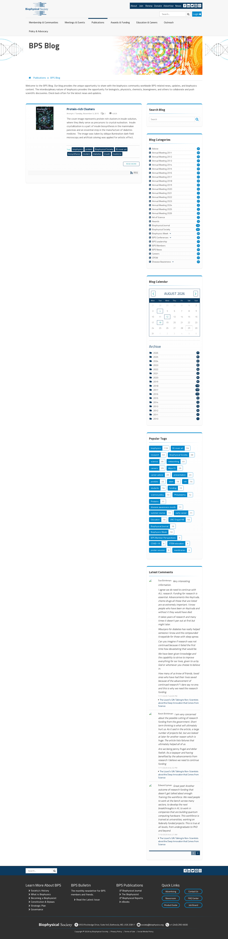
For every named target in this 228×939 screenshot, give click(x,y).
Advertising (170, 891)
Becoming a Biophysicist (43, 898)
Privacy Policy (116, 931)
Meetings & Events (75, 22)
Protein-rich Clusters (45, 118)
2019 (155, 381)
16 (198, 221)
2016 (155, 394)
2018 (155, 385)
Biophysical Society (104, 149)
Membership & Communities (43, 22)
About (134, 6)
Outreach (169, 22)
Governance (37, 909)
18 (160, 322)
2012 (155, 410)
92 (198, 253)
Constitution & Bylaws (43, 902)
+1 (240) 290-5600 (179, 924)
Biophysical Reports (132, 898)
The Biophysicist (130, 894)
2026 (155, 352)
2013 (155, 406)
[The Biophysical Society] (37, 9)
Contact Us (193, 891)
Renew (148, 6)
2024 (155, 361)
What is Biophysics (41, 894)
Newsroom (170, 898)
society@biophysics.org (152, 924)
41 (198, 177)
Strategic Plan (38, 905)
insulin (107, 153)
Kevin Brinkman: (165, 713)
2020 (155, 377)
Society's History (40, 890)
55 (198, 249)
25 (198, 185)
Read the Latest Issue (88, 899)
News (178, 6)
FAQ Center (193, 898)
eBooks (126, 902)
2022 (155, 369)
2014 (155, 402)
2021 (155, 373)
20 (198, 148)
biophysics (78, 149)
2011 (155, 414)
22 (198, 257)
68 (198, 233)
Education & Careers (146, 22)
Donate (158, 6)
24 (198, 245)
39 (198, 181)
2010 (155, 418)
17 (198, 217)
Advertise (168, 6)
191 (198, 229)
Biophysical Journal (132, 890)
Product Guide (170, 905)
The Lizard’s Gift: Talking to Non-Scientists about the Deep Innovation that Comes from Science (178, 703)
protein (88, 149)
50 (198, 261)
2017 (155, 389)
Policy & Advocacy (38, 31)
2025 (155, 357)
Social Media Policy (145, 931)
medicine (117, 153)
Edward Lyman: (165, 785)
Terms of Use (129, 931)
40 (198, 152)
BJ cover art (121, 149)
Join (141, 6)
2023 (155, 365)
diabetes (97, 153)
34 (198, 156)
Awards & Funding (120, 22)
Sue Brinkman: (165, 580)
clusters (86, 153)
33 (198, 169)
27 (198, 201)
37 (198, 173)
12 (198, 241)
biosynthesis (74, 153)
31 (198, 161)
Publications (98, 22)
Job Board (193, 905)
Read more (131, 163)
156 (198, 225)
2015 (155, 398)
